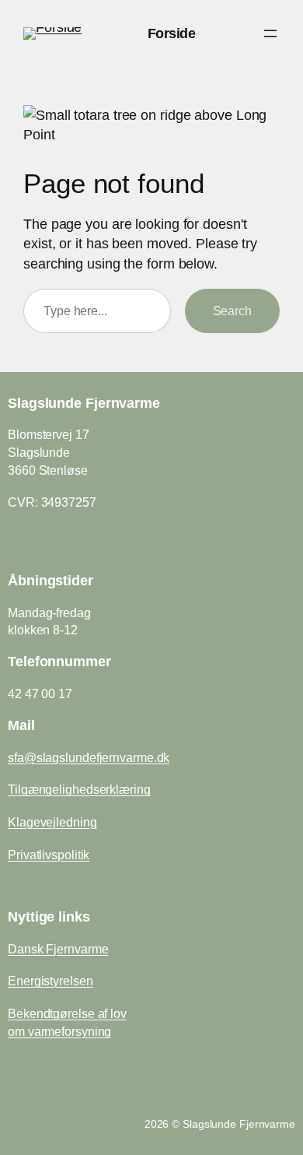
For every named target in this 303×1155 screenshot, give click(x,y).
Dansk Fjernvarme (58, 949)
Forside (172, 33)
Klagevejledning (52, 822)
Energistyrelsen (50, 981)
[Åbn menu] (270, 33)
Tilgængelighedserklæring (79, 789)
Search (232, 311)
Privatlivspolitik (48, 855)
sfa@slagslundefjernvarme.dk (88, 757)
